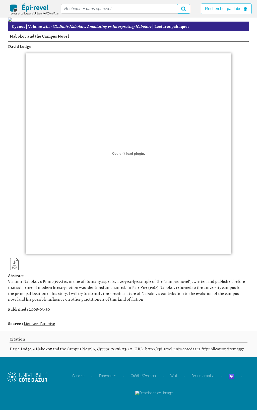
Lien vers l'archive (39, 323)
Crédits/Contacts (143, 376)
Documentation (203, 376)
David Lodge (19, 46)
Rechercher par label (224, 9)
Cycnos (18, 26)
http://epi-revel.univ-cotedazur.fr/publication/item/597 (194, 349)
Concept (78, 376)
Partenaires (107, 376)
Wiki (173, 376)
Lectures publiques (171, 26)
